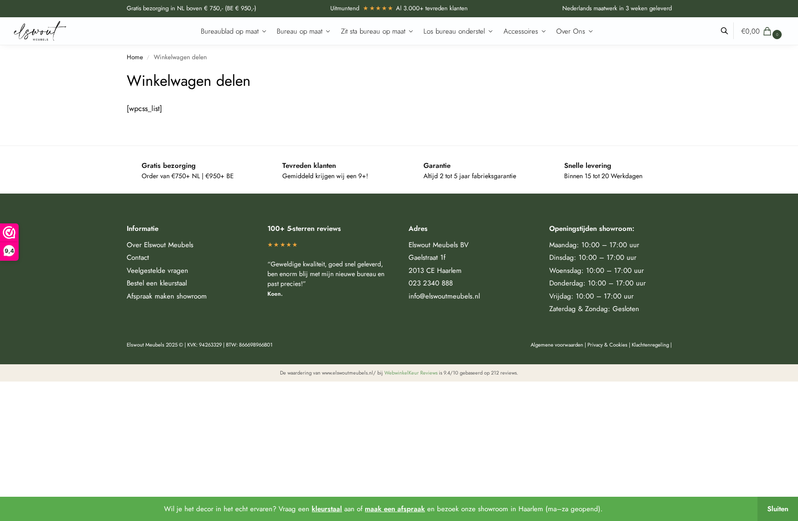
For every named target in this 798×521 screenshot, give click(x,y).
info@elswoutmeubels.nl (444, 296)
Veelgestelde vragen (157, 270)
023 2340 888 (431, 283)
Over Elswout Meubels (160, 245)
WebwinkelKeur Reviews (410, 372)
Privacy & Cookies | (609, 344)
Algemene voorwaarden (557, 344)
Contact (138, 257)
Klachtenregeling (650, 344)
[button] (762, 31)
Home (135, 57)
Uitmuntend (362, 8)
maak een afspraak (395, 509)
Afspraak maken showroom (167, 296)
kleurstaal (327, 509)
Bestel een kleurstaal (157, 283)
